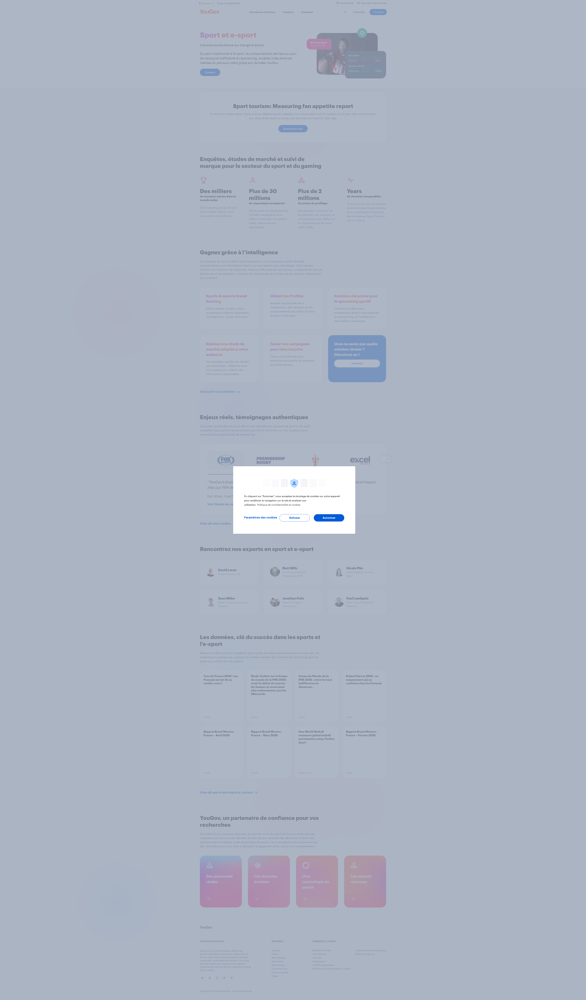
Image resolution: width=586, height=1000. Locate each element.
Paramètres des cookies (260, 517)
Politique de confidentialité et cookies (278, 504)
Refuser (294, 517)
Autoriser (329, 517)
